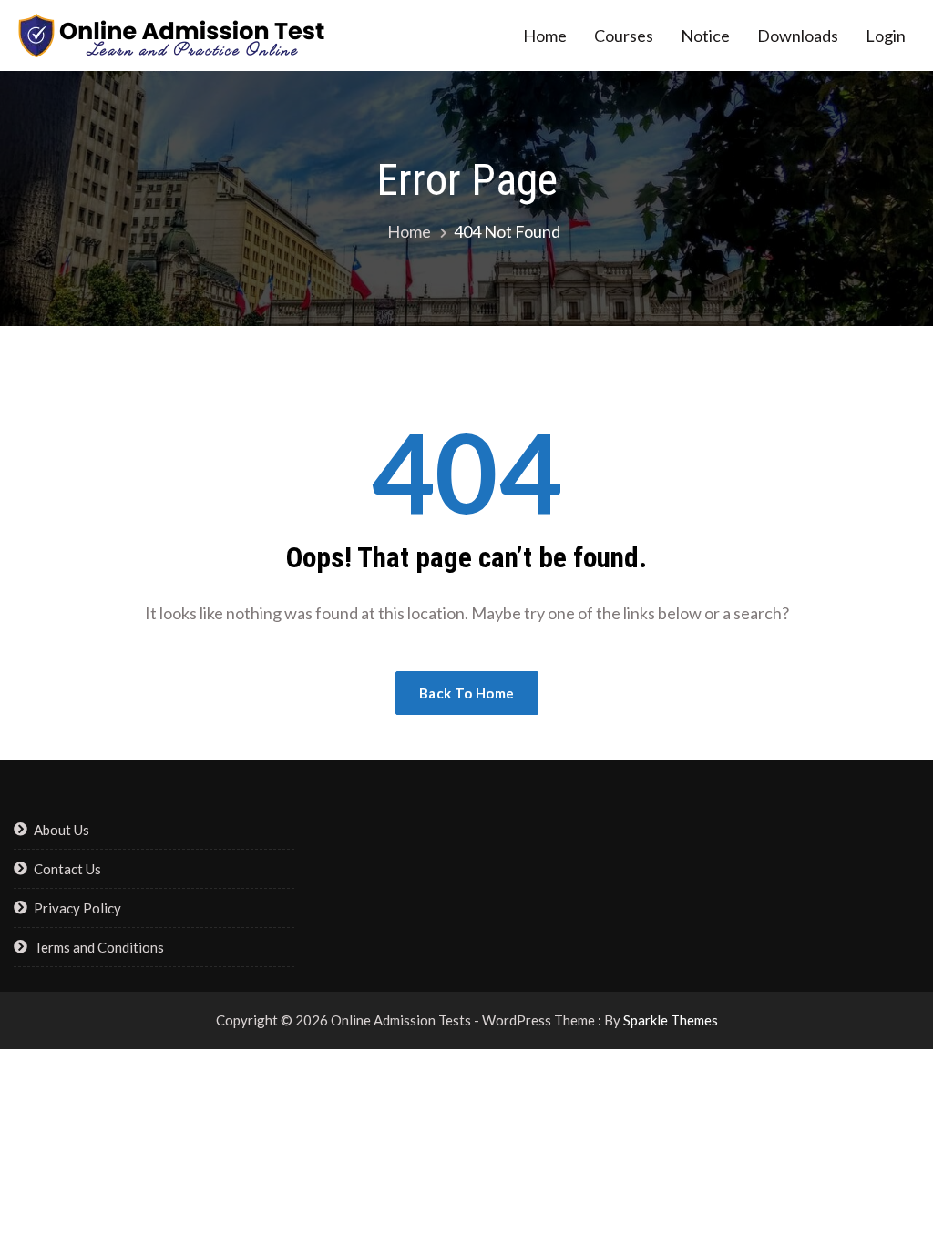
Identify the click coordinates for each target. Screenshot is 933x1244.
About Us (61, 829)
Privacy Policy (77, 908)
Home (545, 35)
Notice (705, 35)
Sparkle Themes (670, 1020)
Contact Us (67, 869)
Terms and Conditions (99, 947)
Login (886, 35)
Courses (623, 35)
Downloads (797, 35)
